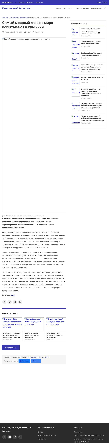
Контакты (42, 439)
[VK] (20, 437)
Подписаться (10, 347)
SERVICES (39, 2)
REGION (21, 2)
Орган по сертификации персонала (89, 435)
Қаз (105, 2)
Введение (78, 432)
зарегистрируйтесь (33, 357)
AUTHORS (30, 2)
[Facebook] (4, 302)
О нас (40, 432)
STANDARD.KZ (7, 2)
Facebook (25, 361)
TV (15, 2)
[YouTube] (9, 437)
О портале (67, 8)
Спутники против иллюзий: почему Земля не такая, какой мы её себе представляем (92, 106)
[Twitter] (9, 302)
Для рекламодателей (47, 435)
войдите (47, 357)
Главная (57, 8)
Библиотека (96, 8)
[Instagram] (15, 437)
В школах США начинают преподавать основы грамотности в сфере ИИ (90, 31)
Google (37, 361)
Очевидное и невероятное (19, 17)
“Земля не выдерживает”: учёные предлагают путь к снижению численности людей (92, 118)
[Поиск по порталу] (105, 8)
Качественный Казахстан (16, 8)
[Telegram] (15, 302)
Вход (99, 2)
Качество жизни (81, 8)
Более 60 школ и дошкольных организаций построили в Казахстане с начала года (92, 67)
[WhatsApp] (20, 302)
